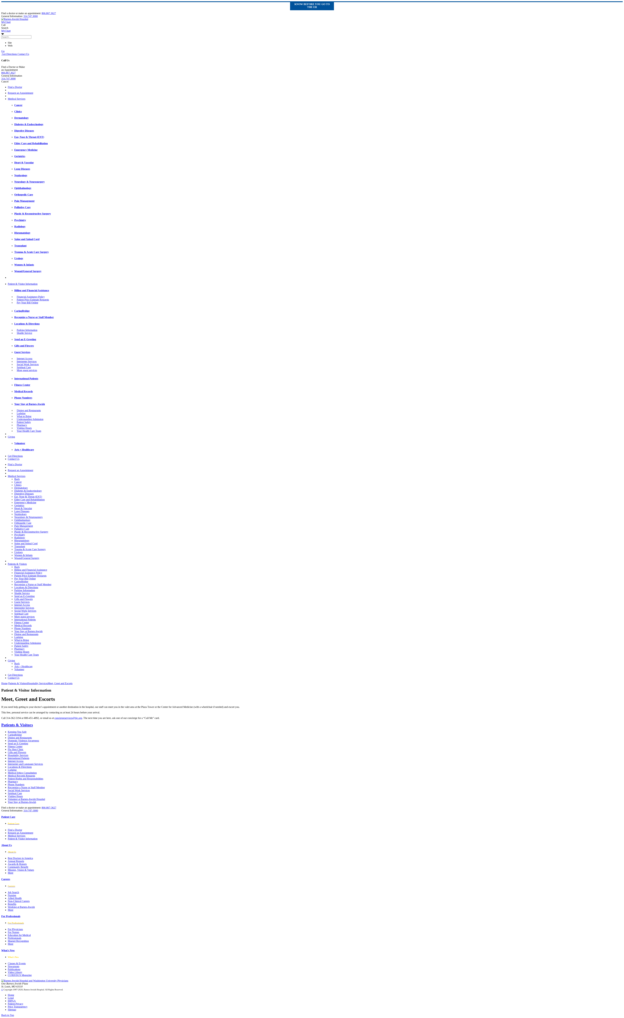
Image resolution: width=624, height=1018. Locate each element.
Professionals (14, 938)
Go (3, 51)
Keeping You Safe (17, 731)
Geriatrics (19, 505)
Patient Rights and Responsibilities (25, 778)
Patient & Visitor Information (23, 284)
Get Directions (9, 54)
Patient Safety (24, 422)
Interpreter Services (27, 361)
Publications (14, 969)
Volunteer (19, 669)
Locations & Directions (26, 587)
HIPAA (12, 1000)
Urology (18, 552)
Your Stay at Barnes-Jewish (28, 631)
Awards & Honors (17, 864)
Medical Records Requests (21, 775)
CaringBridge (21, 581)
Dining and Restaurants (29, 410)
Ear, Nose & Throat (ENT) (28, 496)
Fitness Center (21, 622)
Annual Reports (16, 861)
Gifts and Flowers (23, 599)
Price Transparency (17, 1006)
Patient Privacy (15, 1003)
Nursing (12, 895)
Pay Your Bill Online (27, 302)
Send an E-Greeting (24, 596)
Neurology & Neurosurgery (28, 517)
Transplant (19, 546)
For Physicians (15, 929)
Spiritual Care (24, 367)
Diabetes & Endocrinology (28, 490)
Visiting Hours (24, 428)
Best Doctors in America (20, 858)
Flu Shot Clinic (15, 749)
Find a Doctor (15, 87)
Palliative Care (21, 528)
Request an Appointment (20, 93)
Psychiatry (19, 534)
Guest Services (22, 602)
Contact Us (23, 54)
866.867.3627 (49, 13)
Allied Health (15, 898)
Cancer (18, 482)
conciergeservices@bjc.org (68, 718)
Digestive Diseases (24, 493)
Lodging (21, 413)
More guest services (27, 370)
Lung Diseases (21, 511)
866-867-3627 (49, 807)
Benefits (12, 904)
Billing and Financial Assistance (30, 569)
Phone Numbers (22, 628)
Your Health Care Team (29, 431)
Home (4, 683)
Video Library (15, 972)
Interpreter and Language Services (25, 764)
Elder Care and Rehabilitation (29, 499)
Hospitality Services (18, 755)
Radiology (19, 537)
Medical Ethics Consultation (22, 772)
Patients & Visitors (17, 564)
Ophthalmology (22, 520)
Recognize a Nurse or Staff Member (32, 584)
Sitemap (12, 1009)
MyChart (6, 30)
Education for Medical (19, 935)
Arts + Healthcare (23, 666)
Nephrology (20, 514)
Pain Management (23, 526)
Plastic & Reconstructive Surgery (31, 531)
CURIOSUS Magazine (20, 975)
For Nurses (13, 932)
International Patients (25, 619)
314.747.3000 (30, 16)
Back (17, 479)
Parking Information (27, 330)
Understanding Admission (30, 419)
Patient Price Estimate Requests (33, 299)
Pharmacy (22, 425)
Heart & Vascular (23, 508)
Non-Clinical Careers (19, 901)
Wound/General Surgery (26, 558)
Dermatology (21, 487)
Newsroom (13, 966)
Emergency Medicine (25, 502)
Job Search (13, 892)
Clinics (17, 485)
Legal (11, 998)
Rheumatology (21, 540)
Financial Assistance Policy (31, 296)
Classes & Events (17, 963)
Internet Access (24, 358)
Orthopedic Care (22, 523)
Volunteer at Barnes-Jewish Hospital (26, 799)
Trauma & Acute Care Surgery (30, 549)
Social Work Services (28, 364)
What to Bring (24, 416)
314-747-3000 (30, 810)
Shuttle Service (24, 333)
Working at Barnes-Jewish (21, 907)
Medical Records (23, 625)
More (10, 872)
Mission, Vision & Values (21, 870)
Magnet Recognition (18, 941)
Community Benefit (18, 867)
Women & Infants (23, 555)
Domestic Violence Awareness (23, 740)
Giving (11, 436)
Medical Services (16, 98)
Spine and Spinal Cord (26, 543)
